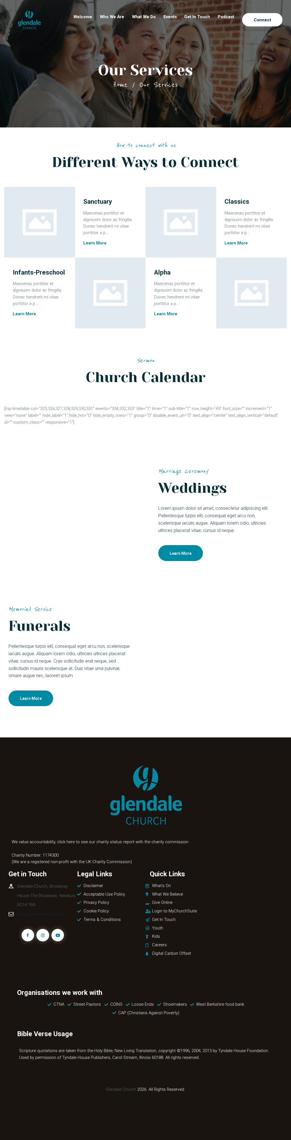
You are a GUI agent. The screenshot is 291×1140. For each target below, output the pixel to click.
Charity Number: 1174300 (35, 855)
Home (120, 84)
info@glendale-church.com (42, 914)
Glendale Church (121, 1089)
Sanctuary (97, 201)
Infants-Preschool (39, 272)
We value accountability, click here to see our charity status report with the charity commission (100, 841)
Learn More (95, 243)
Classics (237, 201)
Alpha (162, 272)
